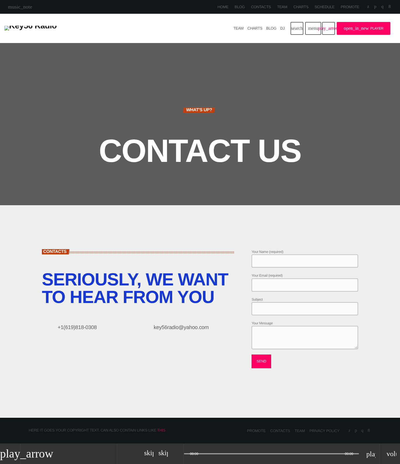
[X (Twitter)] (368, 7)
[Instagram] (382, 7)
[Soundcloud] (375, 7)
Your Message (262, 323)
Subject (257, 299)
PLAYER (363, 28)
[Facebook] (389, 7)
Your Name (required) (267, 252)
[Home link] (30, 28)
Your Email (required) (267, 275)
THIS (161, 430)
